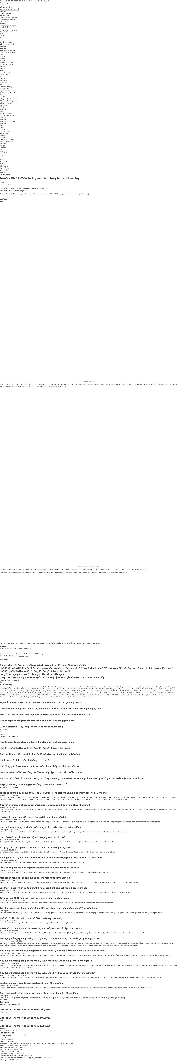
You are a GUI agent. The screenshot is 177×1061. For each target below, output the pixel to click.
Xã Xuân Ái (50, 689)
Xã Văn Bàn (14, 693)
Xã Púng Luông (60, 687)
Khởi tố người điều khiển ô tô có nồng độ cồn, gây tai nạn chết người (35, 671)
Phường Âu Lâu (54, 697)
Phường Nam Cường (41, 697)
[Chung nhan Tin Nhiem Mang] (10, 1060)
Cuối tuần (3, 83)
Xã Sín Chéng (66, 695)
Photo (2, 160)
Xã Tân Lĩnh (85, 689)
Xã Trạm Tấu (75, 687)
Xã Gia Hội (110, 687)
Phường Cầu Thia (6, 697)
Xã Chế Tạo (94, 695)
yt (2, 5)
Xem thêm (3, 1000)
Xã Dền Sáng (115, 691)
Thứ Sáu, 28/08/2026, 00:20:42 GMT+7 (12, 1)
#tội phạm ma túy (25, 649)
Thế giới (2, 68)
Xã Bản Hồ (124, 693)
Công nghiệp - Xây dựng (8, 30)
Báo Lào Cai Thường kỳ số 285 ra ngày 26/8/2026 (25, 1025)
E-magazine (4, 162)
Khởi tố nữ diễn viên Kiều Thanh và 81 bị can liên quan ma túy (31, 918)
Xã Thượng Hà (80, 693)
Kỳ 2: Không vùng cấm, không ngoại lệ (46, 960)
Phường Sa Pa (89, 697)
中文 (6, 3)
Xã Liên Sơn (103, 687)
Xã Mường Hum (105, 691)
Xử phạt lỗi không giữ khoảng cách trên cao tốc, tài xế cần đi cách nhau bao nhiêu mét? (45, 805)
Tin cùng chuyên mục (9, 787)
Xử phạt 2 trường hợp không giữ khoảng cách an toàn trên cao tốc (34, 784)
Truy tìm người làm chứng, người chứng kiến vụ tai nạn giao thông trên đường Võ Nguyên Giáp (48, 908)
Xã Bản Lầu (41, 695)
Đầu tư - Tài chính (6, 32)
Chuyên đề (4, 170)
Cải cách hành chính (7, 44)
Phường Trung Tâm (165, 695)
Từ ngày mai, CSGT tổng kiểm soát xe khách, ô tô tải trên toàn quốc (34, 898)
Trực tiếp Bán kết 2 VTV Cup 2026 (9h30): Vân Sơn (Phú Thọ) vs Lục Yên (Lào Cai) (41, 702)
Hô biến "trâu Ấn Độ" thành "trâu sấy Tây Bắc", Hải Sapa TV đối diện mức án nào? (41, 928)
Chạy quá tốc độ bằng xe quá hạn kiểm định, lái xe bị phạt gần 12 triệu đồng (39, 993)
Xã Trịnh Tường (139, 691)
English (2, 3)
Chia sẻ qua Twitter (22, 188)
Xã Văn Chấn (128, 687)
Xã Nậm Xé (75, 695)
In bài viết (32, 188)
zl (3, 5)
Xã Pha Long (20, 695)
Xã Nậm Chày (149, 691)
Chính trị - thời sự (6, 14)
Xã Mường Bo (116, 693)
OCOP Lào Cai (4, 28)
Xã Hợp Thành (47, 691)
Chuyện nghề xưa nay (7, 52)
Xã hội (2, 36)
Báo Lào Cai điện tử (6, 7)
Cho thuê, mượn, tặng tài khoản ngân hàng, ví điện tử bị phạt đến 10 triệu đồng (40, 827)
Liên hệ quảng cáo (43, 1)
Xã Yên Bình (148, 689)
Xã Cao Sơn (49, 695)
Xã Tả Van (131, 693)
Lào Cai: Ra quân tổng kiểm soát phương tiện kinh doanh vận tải (33, 817)
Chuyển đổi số (5, 73)
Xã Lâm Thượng (68, 689)
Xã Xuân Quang (66, 691)
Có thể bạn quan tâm (9, 736)
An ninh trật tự (5, 60)
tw (5, 1037)
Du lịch (2, 56)
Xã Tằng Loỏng (87, 691)
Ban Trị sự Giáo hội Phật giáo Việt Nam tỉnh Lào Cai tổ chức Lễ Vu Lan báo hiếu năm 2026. (45, 714)
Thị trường (3, 34)
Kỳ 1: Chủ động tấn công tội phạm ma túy (47, 973)
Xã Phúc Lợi (103, 689)
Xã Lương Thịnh (10, 691)
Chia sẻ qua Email (42, 188)
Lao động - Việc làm (7, 42)
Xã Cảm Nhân (122, 689)
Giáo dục (3, 38)
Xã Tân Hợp (36, 689)
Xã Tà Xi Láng (118, 695)
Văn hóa (3, 48)
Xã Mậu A (43, 689)
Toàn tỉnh (29, 687)
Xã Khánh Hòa (94, 689)
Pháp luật (3, 58)
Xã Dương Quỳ (23, 693)
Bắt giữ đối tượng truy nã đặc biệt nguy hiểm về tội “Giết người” (32, 674)
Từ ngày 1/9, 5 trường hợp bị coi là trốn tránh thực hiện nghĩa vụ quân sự (37, 847)
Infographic (4, 166)
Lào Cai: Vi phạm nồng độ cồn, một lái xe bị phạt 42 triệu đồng (32, 983)
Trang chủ (3, 12)
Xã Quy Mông (29, 691)
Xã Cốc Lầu (146, 693)
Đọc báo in (3, 77)
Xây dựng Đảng (5, 16)
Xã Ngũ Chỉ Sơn (84, 695)
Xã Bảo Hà (108, 693)
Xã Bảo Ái (156, 689)
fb (0, 5)
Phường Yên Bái (28, 697)
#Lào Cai (3, 649)
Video (2, 158)
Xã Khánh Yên (5, 693)
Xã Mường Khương (31, 695)
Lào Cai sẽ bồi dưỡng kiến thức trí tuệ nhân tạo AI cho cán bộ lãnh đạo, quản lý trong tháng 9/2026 (50, 708)
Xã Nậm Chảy (53, 693)
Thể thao (3, 66)
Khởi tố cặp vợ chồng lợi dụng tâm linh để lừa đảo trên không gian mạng (37, 720)
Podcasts (3, 164)
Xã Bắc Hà (170, 693)
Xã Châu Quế (6, 689)
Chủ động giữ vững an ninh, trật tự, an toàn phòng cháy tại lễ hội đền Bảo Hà (39, 766)
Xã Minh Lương (43, 693)
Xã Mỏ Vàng (58, 689)
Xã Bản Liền (163, 693)
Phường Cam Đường (66, 697)
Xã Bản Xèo (158, 691)
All (1, 85)
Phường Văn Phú (17, 697)
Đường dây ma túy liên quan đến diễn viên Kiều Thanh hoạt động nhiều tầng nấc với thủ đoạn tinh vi (51, 857)
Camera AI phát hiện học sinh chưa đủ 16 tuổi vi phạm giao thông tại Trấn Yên (40, 754)
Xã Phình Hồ (94, 687)
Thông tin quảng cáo (7, 168)
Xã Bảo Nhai (154, 693)
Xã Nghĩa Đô (70, 693)
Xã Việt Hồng (20, 691)
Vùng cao (3, 79)
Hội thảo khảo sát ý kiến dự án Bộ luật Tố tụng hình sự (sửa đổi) (32, 837)
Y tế (1, 40)
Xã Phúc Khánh (99, 693)
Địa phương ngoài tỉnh (8, 687)
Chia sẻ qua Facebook (7, 188)
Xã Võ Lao (173, 691)
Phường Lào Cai (78, 697)
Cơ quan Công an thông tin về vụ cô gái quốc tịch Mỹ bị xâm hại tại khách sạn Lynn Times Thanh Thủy (52, 677)
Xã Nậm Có (110, 695)
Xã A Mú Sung (129, 691)
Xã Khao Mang (38, 687)
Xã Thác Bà (140, 689)
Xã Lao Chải (102, 695)
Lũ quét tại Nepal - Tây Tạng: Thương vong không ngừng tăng (31, 726)
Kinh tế (2, 24)
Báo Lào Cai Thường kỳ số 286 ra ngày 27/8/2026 (25, 1017)
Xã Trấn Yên (163, 689)
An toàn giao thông (6, 64)
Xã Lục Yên (77, 689)
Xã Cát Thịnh (127, 695)
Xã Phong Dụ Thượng (139, 695)
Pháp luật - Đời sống (7, 62)
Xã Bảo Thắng (77, 691)
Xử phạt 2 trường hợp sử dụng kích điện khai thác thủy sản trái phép (39, 867)
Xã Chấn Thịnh (151, 687)
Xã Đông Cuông (26, 689)
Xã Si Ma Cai (57, 695)
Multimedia (4, 156)
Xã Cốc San (38, 691)
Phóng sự (3, 70)
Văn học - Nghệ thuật (7, 50)
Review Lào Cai (5, 75)
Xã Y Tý (122, 691)
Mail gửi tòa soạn (31, 1)
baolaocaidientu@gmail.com (14, 1047)
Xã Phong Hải (56, 691)
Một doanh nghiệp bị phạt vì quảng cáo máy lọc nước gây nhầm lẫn (35, 877)
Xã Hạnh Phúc (85, 687)
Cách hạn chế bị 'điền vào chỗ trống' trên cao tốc (25, 760)
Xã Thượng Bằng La (139, 687)
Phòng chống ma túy (7, 941)
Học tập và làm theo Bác (8, 18)
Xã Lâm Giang (16, 689)
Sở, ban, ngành (21, 687)
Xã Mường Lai (112, 689)
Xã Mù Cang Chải (49, 687)
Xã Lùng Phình (11, 695)
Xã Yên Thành (131, 689)
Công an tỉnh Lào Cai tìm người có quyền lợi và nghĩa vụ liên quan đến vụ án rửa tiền (43, 665)
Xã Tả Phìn (138, 693)
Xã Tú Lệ (68, 687)
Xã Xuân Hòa (89, 693)
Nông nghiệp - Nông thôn (9, 26)
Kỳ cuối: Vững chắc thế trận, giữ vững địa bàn (50, 938)
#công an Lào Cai (13, 649)
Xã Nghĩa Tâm (161, 687)
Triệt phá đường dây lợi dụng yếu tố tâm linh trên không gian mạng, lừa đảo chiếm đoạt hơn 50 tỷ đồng (53, 792)
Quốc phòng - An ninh (7, 20)
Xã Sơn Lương (118, 687)
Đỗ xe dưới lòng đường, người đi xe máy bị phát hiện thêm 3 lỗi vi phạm (41, 772)
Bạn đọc (3, 46)
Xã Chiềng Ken (33, 693)
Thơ (1, 125)
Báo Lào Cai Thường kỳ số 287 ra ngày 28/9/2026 (25, 1009)
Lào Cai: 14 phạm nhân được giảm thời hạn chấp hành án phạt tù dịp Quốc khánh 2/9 (43, 888)
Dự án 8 (2, 172)
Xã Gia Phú (96, 691)
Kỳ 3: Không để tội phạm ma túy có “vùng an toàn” (53, 950)
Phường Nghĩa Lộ (153, 695)
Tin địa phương (6, 685)
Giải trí (2, 54)
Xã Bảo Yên (62, 693)
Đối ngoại (3, 22)
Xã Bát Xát (166, 691)
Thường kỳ (3, 81)
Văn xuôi (3, 123)
